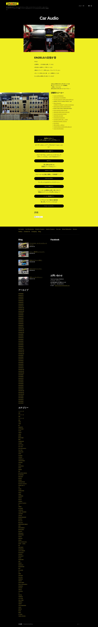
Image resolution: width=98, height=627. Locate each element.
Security (20, 577)
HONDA (20, 501)
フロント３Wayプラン (49, 186)
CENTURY (20, 452)
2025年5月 (20, 320)
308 (19, 416)
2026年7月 (20, 295)
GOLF (19, 492)
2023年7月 (20, 358)
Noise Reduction (66, 229)
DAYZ (19, 467)
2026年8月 (20, 293)
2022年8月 (20, 376)
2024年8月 (20, 336)
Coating (20, 455)
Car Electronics (29, 229)
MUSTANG (21, 534)
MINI (19, 526)
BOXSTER (20, 437)
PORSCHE (21, 559)
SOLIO (20, 580)
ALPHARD (20, 429)
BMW (19, 436)
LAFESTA (20, 510)
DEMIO (20, 469)
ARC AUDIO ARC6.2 (59, 125)
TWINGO (20, 596)
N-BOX (20, 536)
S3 (19, 572)
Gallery (20, 231)
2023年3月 (20, 364)
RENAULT (20, 564)
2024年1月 (20, 348)
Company (34, 231)
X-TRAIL (20, 614)
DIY (19, 471)
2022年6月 (20, 380)
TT (19, 593)
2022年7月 (20, 378)
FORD (19, 489)
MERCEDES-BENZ (23, 524)
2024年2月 (20, 346)
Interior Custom (50, 229)
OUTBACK (21, 549)
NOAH (19, 540)
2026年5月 (20, 298)
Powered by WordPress (28, 624)
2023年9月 (20, 355)
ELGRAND (21, 474)
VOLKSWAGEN (22, 605)
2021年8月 (20, 397)
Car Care (20, 446)
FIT (19, 487)
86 (19, 425)
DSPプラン (49, 160)
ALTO (19, 430)
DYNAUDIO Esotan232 (59, 117)
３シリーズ (21, 418)
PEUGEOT (20, 556)
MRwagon (20, 533)
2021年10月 (21, 394)
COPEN (20, 457)
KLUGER (20, 508)
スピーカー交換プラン (49, 151)
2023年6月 (20, 360)
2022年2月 (20, 387)
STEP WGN (21, 582)
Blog (39, 231)
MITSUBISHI (21, 527)
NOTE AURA (21, 543)
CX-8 (19, 464)
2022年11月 (21, 371)
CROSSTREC (21, 460)
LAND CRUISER (22, 512)
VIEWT (20, 603)
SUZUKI (20, 587)
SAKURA (20, 575)
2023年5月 (20, 362)
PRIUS (20, 563)
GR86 (19, 494)
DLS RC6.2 (56, 123)
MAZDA (20, 519)
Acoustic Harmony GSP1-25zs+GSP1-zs (63, 99)
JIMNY (20, 506)
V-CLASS (20, 598)
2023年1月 (20, 367)
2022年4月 (20, 383)
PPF (19, 561)
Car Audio (21, 229)
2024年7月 (20, 337)
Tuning (20, 594)
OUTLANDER (21, 550)
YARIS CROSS (21, 616)
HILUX (20, 499)
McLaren (20, 522)
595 (19, 420)
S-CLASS (20, 570)
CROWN (20, 462)
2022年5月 (20, 381)
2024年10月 (21, 332)
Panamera (20, 552)
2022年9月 (20, 374)
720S (19, 421)
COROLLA (21, 459)
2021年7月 (20, 399)
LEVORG (20, 513)
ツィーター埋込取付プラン (49, 196)
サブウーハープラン (49, 170)
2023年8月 (20, 357)
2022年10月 (21, 373)
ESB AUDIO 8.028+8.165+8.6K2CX (62, 106)
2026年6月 (20, 297)
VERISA (20, 602)
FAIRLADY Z (21, 485)
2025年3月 (20, 323)
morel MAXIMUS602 (59, 128)
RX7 (19, 568)
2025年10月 (21, 311)
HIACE (20, 497)
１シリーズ (21, 411)
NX (19, 545)
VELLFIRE (20, 600)
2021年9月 (20, 396)
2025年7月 (20, 316)
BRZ (19, 439)
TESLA (20, 589)
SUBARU (20, 586)
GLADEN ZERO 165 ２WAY (61, 119)
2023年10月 (21, 353)
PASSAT (20, 554)
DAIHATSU (21, 466)
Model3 (20, 531)
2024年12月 (21, 328)
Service (75, 229)
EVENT (20, 478)
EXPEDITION (21, 481)
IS (18, 504)
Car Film (20, 450)
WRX (19, 612)
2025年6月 (20, 318)
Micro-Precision (57, 103)
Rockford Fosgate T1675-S (60, 121)
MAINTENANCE (22, 517)
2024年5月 (20, 341)
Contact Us (27, 231)
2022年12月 (21, 369)
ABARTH (20, 427)
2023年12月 (21, 350)
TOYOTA (20, 591)
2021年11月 (21, 392)
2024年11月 (21, 330)
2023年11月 (21, 351)
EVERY (20, 480)
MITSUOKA (21, 529)
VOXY (19, 607)
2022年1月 (20, 389)
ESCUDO (20, 476)
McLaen (20, 520)
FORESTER (21, 490)
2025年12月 (21, 307)
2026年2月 (20, 304)
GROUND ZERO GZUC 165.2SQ (61, 112)
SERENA (20, 579)
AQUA (19, 432)
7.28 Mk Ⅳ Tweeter (58, 104)
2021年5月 (20, 403)
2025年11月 (21, 309)
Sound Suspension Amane (60, 114)
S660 (19, 573)
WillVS (20, 609)
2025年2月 (20, 325)
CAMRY (20, 443)
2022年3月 (20, 385)
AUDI (19, 434)
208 (19, 413)
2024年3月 (20, 344)
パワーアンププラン (49, 178)
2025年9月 (20, 313)
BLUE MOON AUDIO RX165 (60, 110)
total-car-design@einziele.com (62, 285)
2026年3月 (20, 302)
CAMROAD (21, 441)
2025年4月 (20, 321)
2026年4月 (20, 300)
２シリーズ (21, 414)
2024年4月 (20, 343)
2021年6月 (20, 401)
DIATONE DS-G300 (58, 115)
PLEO (19, 557)
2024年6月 (20, 339)
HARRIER (20, 496)
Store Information (22, 584)
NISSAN (20, 538)
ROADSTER (21, 566)
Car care (58, 229)
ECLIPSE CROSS (22, 473)
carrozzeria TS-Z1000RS (60, 97)
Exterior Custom (39, 229)
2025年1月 (20, 327)
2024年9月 (20, 334)
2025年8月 (20, 314)
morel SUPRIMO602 (58, 95)
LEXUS (20, 515)
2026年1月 (20, 306)
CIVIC (19, 453)
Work (19, 610)
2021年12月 (21, 390)
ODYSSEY (20, 547)
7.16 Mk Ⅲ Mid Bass (69, 104)
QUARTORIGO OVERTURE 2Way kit (63, 126)
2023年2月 (20, 366)
